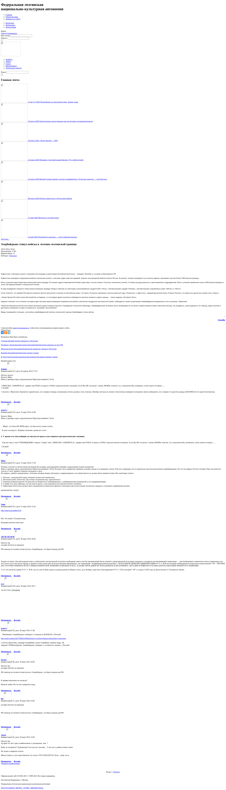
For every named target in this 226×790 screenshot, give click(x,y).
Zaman (4, 369)
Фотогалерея (11, 27)
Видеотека (10, 23)
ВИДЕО (19, 788)
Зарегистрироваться (9, 33)
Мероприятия (11, 66)
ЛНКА (8, 62)
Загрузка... (5, 239)
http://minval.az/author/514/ (11, 510)
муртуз (4, 410)
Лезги (3, 735)
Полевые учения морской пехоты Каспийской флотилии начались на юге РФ (32, 345)
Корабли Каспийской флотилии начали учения (20, 353)
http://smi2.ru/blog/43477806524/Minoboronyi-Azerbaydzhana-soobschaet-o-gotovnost (33, 638)
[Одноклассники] (5, 332)
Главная (9, 15)
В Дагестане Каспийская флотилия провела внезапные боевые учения (29, 357)
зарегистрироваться (21, 328)
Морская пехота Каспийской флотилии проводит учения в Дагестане (29, 349)
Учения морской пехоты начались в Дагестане (19, 341)
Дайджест (13, 256)
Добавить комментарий (10, 763)
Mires (3, 461)
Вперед (117, 772)
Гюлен (3, 660)
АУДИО (26, 788)
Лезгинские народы (14, 68)
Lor (2, 584)
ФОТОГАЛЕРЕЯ (8, 788)
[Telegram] (9, 332)
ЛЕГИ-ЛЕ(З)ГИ (7, 537)
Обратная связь (12, 17)
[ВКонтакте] (2, 332)
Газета (8, 64)
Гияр (3, 504)
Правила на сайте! (13, 19)
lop (2, 699)
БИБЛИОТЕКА (37, 788)
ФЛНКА (9, 60)
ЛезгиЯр (221, 320)
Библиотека (10, 25)
